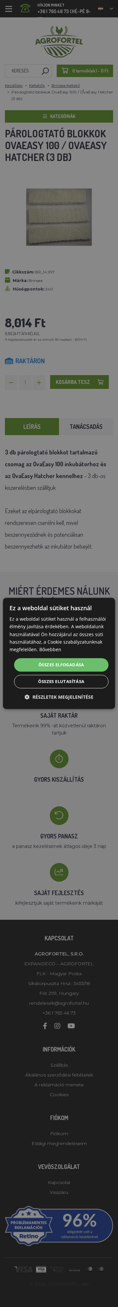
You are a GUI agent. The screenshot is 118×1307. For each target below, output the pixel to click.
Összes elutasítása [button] (61, 682)
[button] (59, 697)
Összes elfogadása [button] (61, 665)
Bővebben (50, 649)
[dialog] (59, 653)
